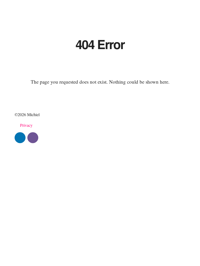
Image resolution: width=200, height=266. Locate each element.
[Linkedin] (20, 137)
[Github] (32, 137)
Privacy (26, 125)
